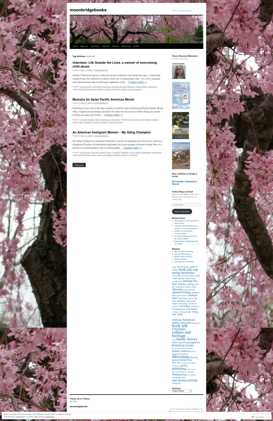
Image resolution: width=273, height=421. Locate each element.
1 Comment (133, 155)
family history (186, 338)
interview (193, 351)
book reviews (97, 86)
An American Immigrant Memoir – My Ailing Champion (112, 132)
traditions (194, 306)
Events (136, 46)
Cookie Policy (50, 416)
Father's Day (177, 342)
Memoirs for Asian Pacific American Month (103, 99)
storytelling (184, 306)
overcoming (152, 86)
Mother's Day (186, 359)
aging (174, 267)
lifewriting (131, 86)
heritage (91, 119)
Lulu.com (193, 357)
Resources (126, 46)
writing (124, 89)
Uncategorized (178, 309)
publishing (181, 301)
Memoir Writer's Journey (182, 254)
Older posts (79, 165)
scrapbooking (190, 372)
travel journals (191, 375)
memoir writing (141, 86)
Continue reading (137, 82)
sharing (174, 306)
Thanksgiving (179, 374)
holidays (190, 348)
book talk (106, 86)
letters (194, 286)
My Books (95, 46)
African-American (183, 319)
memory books (182, 295)
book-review (91, 89)
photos (191, 298)
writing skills (156, 152)
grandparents (177, 281)
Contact (115, 46)
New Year (176, 362)
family (174, 340)
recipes (193, 369)
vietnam (183, 377)
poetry (184, 365)
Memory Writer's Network (183, 256)
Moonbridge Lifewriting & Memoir (184, 182)
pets (179, 366)
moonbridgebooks (88, 10)
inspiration (116, 152)
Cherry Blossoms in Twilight (183, 275)
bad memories (85, 86)
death (197, 275)
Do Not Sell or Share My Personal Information (187, 411)
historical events (183, 345)
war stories (115, 119)
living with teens (189, 289)
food (185, 342)
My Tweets (73, 401)
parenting (175, 366)
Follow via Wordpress (182, 211)
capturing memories (118, 86)
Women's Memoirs (180, 259)
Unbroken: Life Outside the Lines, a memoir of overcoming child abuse (115, 64)
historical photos (177, 348)
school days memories (178, 372)
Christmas (178, 329)
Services (105, 46)
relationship (182, 303)
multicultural (105, 119)
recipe (174, 303)
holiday (182, 284)
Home (75, 46)
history (97, 119)
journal (188, 286)
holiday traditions (181, 351)
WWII (180, 314)
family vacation (190, 278)
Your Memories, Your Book (183, 261)
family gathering (178, 278)
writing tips (176, 383)
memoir (108, 89)
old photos (184, 363)
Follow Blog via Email (182, 191)
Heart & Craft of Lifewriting (183, 251)
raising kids (191, 301)
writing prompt (185, 311)
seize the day (192, 303)
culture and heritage (143, 119)
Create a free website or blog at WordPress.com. (186, 409)
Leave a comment (135, 89)
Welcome (84, 46)
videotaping (176, 377)
